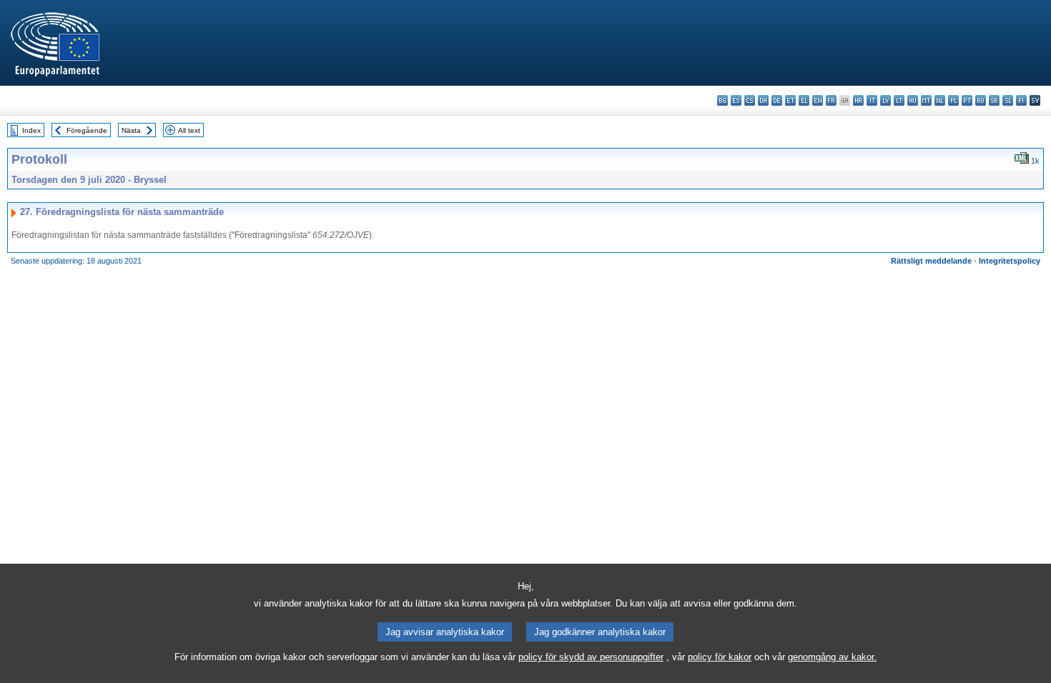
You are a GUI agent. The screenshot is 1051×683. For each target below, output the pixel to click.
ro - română (980, 100)
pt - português (967, 100)
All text (189, 130)
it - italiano (872, 100)
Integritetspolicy (1009, 260)
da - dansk (763, 100)
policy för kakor (719, 657)
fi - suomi (1021, 100)
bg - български (722, 100)
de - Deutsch (776, 100)
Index (31, 130)
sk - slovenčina (994, 100)
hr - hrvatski (858, 100)
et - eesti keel (790, 100)
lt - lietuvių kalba (899, 100)
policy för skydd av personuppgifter (590, 657)
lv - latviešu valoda (885, 100)
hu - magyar (912, 100)
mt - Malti (926, 100)
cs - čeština (749, 100)
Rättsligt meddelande (931, 260)
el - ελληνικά (804, 100)
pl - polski (953, 100)
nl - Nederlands (939, 100)
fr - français (831, 100)
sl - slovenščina (1007, 100)
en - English (817, 100)
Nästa (131, 130)
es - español (736, 100)
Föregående (86, 130)
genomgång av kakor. (832, 657)
